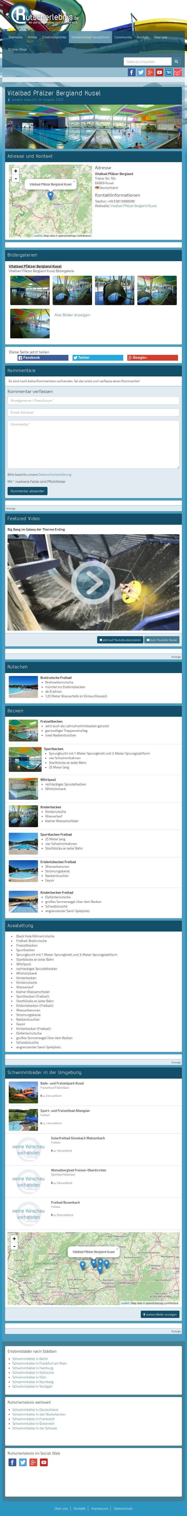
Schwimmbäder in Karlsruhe (33, 1372)
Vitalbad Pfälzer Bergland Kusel (133, 206)
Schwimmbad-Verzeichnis (90, 37)
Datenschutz (123, 1508)
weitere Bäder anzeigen (161, 1314)
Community (123, 37)
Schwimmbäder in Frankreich (33, 1419)
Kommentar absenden (27, 491)
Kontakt (143, 37)
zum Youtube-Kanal (163, 639)
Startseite (16, 37)
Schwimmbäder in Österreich (33, 1423)
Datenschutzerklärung (54, 474)
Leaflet (38, 235)
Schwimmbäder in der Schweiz (34, 1428)
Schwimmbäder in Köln (29, 1377)
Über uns (160, 37)
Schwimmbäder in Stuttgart (32, 1386)
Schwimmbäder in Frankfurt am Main (39, 1363)
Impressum (99, 1508)
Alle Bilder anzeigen (72, 314)
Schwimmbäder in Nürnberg (32, 1382)
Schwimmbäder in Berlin (30, 1359)
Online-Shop (17, 49)
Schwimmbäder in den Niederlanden (38, 1414)
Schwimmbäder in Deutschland (35, 1410)
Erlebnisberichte (54, 37)
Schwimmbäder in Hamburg (32, 1368)
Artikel (32, 37)
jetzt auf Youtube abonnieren (121, 639)
